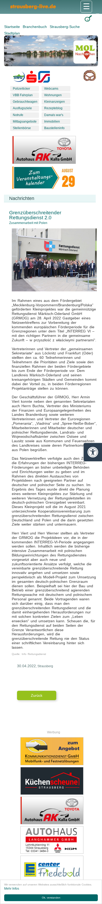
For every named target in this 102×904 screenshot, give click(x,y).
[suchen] (88, 18)
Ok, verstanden (51, 897)
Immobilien (52, 121)
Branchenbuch (35, 27)
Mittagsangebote (25, 121)
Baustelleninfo (54, 128)
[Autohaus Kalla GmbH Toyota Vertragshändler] (52, 810)
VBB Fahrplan (23, 95)
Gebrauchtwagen (25, 101)
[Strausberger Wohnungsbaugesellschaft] (19, 78)
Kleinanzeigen (54, 101)
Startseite (12, 27)
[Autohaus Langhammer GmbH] (52, 840)
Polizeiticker (21, 88)
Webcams (51, 88)
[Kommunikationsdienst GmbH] (52, 751)
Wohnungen (53, 95)
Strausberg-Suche (65, 27)
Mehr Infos (11, 888)
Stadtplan (12, 33)
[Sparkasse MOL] (31, 78)
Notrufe (18, 115)
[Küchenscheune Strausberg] (52, 781)
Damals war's (53, 115)
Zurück (36, 695)
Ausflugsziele (22, 108)
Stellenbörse (22, 128)
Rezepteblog (53, 108)
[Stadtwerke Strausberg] (44, 78)
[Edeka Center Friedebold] (52, 869)
